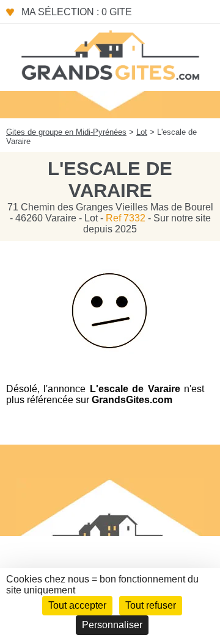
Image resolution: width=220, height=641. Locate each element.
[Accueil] (110, 54)
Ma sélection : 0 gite (76, 12)
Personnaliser (112, 625)
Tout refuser (150, 605)
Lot (141, 132)
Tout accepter (77, 605)
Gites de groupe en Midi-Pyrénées (66, 132)
